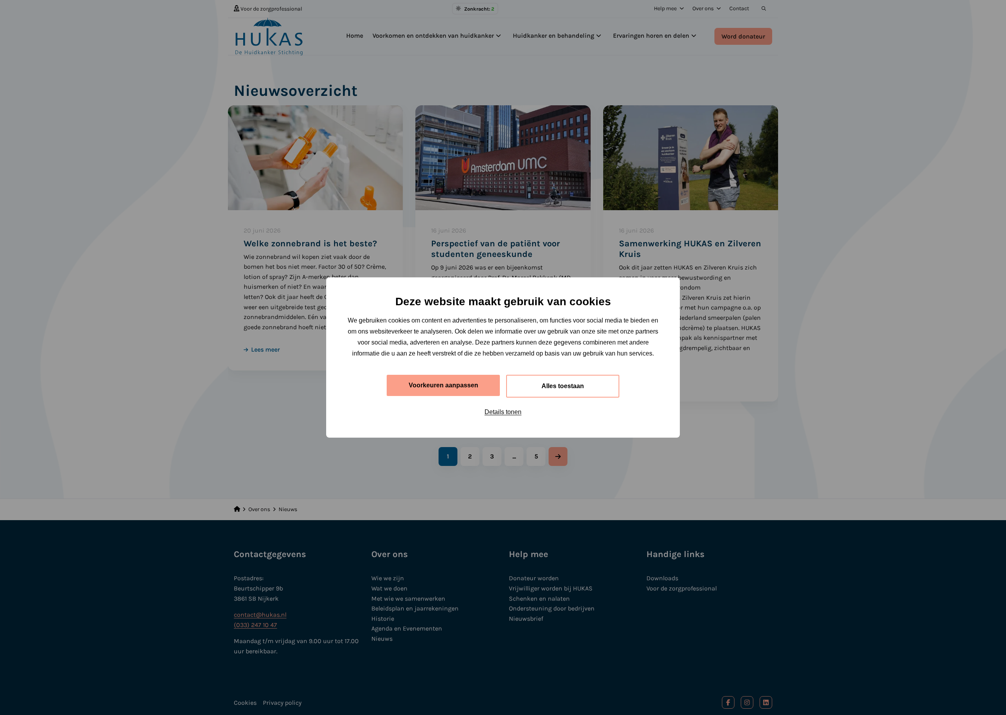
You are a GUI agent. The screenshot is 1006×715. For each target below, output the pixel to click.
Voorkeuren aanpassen (443, 385)
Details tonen (503, 412)
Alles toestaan (563, 386)
